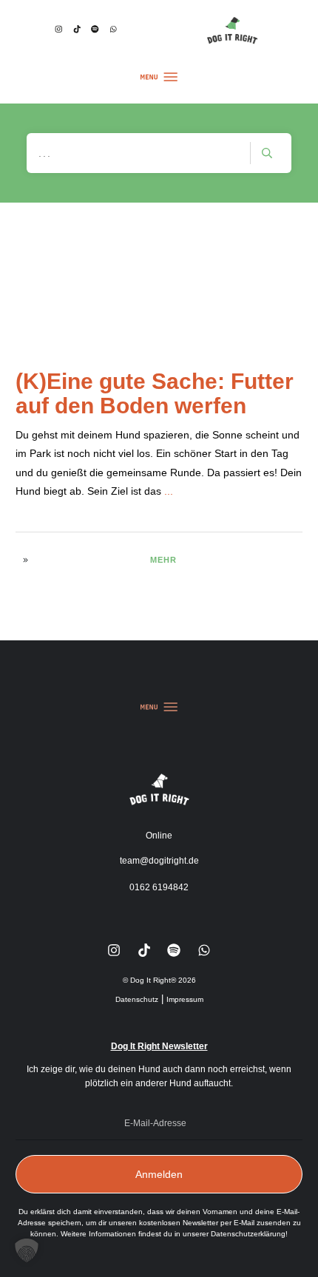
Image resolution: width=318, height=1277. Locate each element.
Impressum (184, 999)
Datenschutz (136, 999)
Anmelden (159, 1174)
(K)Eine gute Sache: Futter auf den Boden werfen (155, 393)
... (168, 491)
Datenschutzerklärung (248, 1234)
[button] (26, 1250)
